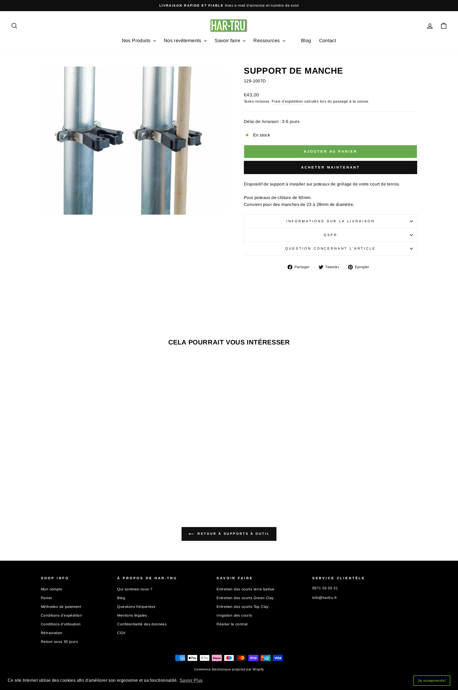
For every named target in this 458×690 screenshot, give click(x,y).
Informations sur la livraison (330, 221)
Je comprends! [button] (432, 680)
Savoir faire (228, 40)
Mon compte (51, 589)
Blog (306, 40)
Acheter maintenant (330, 167)
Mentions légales (132, 615)
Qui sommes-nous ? (134, 589)
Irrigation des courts (234, 615)
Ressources (267, 40)
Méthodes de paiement (61, 607)
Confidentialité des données (142, 624)
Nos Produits (137, 40)
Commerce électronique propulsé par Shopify (229, 669)
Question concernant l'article (330, 248)
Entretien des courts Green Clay (245, 598)
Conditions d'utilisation (61, 624)
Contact (327, 40)
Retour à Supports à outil (233, 534)
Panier (46, 598)
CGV (121, 633)
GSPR (330, 235)
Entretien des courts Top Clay (243, 607)
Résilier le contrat (232, 624)
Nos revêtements (183, 40)
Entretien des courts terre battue (245, 589)
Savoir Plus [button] (191, 680)
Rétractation (52, 633)
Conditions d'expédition (61, 615)
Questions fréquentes (136, 607)
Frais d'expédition (287, 101)
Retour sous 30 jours (59, 642)
